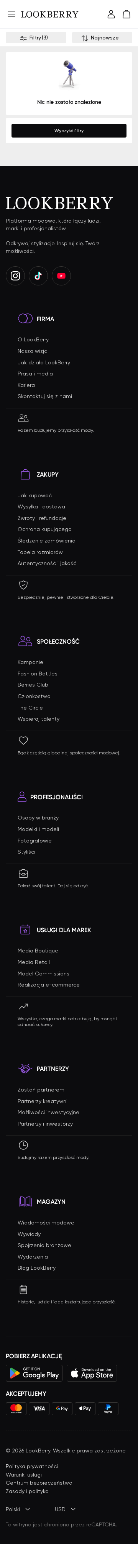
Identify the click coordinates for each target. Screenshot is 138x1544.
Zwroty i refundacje (42, 518)
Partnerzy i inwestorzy (45, 1124)
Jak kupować (35, 495)
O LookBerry (33, 339)
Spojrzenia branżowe (44, 1245)
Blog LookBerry (37, 1268)
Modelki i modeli (38, 829)
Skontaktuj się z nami (45, 396)
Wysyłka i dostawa (41, 506)
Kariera (26, 385)
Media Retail (34, 962)
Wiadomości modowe (46, 1222)
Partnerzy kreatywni (42, 1101)
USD (60, 1509)
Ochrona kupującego (45, 529)
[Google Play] (34, 1373)
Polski (13, 1509)
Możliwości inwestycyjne (48, 1112)
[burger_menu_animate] (11, 14)
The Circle (30, 708)
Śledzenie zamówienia (47, 541)
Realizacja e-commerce (49, 985)
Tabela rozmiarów (40, 552)
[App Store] (92, 1373)
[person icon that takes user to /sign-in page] (111, 14)
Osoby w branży (38, 818)
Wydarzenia (33, 1257)
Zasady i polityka (27, 1491)
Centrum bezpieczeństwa (39, 1483)
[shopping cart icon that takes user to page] (126, 14)
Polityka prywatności (32, 1466)
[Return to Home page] (50, 14)
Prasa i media (35, 373)
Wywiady (29, 1234)
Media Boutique (38, 950)
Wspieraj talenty (38, 719)
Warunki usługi (24, 1475)
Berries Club (33, 685)
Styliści (26, 852)
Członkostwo (34, 696)
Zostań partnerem (41, 1090)
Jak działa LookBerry (44, 362)
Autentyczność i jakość (47, 563)
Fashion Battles (38, 673)
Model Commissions (43, 973)
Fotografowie (35, 841)
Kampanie (30, 662)
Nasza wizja (33, 351)
